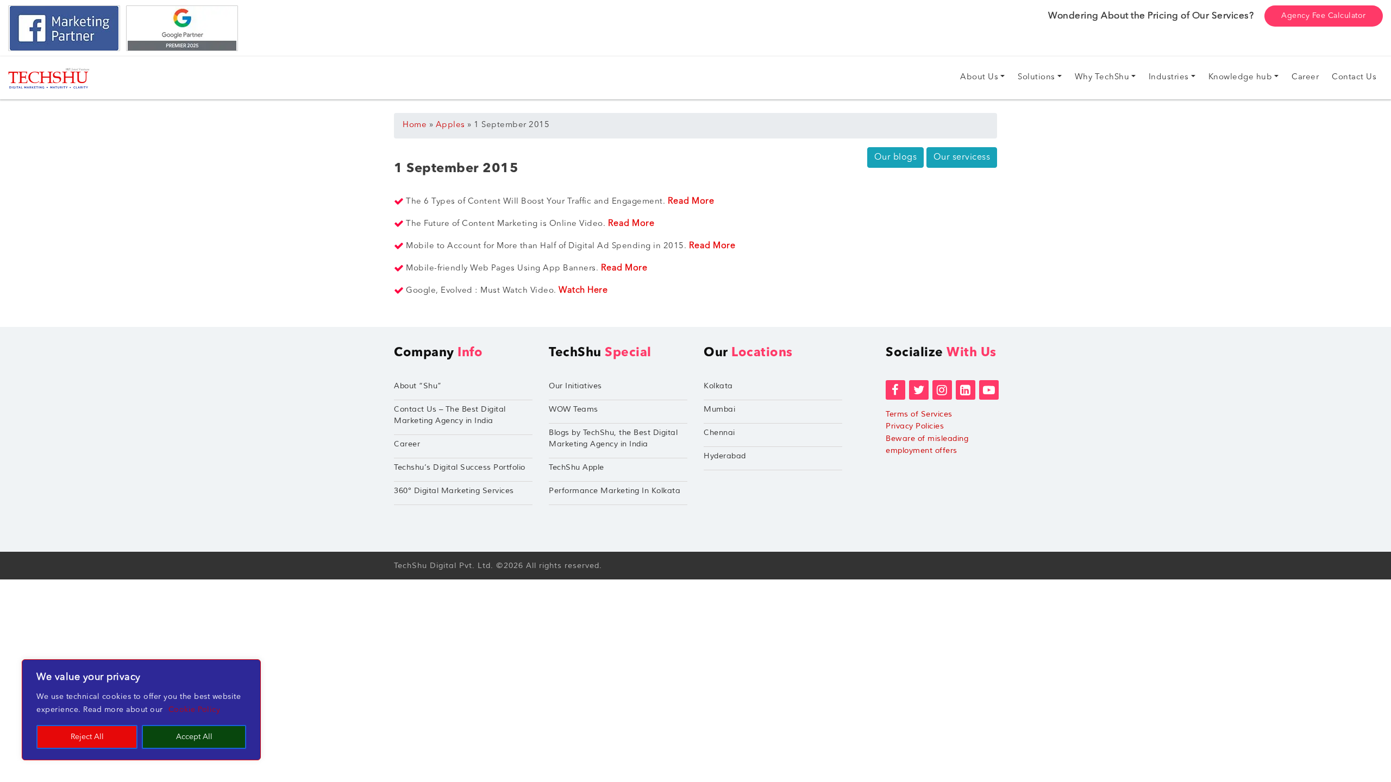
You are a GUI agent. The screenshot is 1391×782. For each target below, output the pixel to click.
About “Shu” (418, 385)
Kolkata (718, 385)
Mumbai (719, 409)
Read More (691, 201)
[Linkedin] (965, 390)
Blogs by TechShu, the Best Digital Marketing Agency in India (613, 438)
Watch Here (583, 290)
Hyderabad (725, 456)
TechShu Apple (576, 467)
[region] (141, 709)
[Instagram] (942, 390)
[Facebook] (895, 390)
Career (407, 444)
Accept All (194, 737)
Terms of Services (919, 414)
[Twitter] (919, 390)
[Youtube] (989, 390)
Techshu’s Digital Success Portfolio (459, 467)
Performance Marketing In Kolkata (614, 490)
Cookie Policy (194, 710)
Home (415, 125)
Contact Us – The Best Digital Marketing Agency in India (450, 415)
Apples (450, 125)
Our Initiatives (575, 385)
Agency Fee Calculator (1323, 16)
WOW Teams (573, 409)
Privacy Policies (915, 426)
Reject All (87, 737)
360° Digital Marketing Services (454, 490)
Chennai (719, 432)
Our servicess (962, 157)
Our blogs (895, 157)
